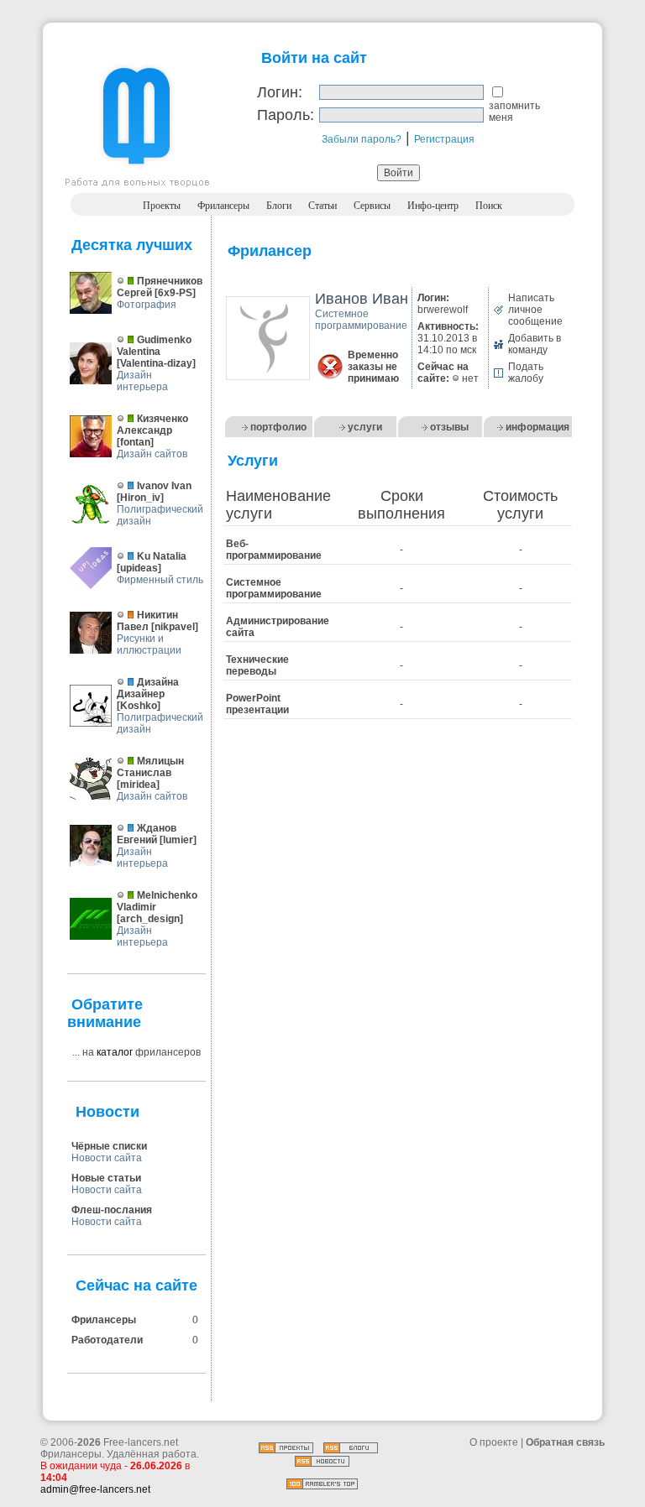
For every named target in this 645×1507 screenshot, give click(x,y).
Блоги (278, 205)
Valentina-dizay (156, 363)
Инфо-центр (433, 205)
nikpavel (175, 627)
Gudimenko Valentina (154, 345)
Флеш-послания (111, 1210)
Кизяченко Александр (152, 424)
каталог (115, 1052)
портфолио (278, 427)
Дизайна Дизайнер (148, 688)
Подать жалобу (525, 372)
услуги (365, 427)
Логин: (279, 92)
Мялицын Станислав (150, 767)
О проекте (493, 1442)
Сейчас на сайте (136, 1285)
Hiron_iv (140, 497)
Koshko (138, 706)
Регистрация (444, 139)
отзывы (449, 427)
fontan (135, 442)
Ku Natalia (161, 556)
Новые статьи (106, 1178)
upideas (139, 568)
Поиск (488, 205)
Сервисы (372, 205)
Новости (107, 1111)
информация (537, 427)
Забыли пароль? (361, 139)
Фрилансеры (223, 205)
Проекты (162, 205)
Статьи (322, 205)
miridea (138, 784)
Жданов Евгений (146, 834)
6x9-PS (175, 293)
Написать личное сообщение (535, 309)
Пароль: (285, 115)
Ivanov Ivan (164, 486)
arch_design (150, 919)
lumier (178, 840)
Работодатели (107, 1340)
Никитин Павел (147, 621)
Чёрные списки (109, 1146)
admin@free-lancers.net (95, 1489)
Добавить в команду (534, 344)
